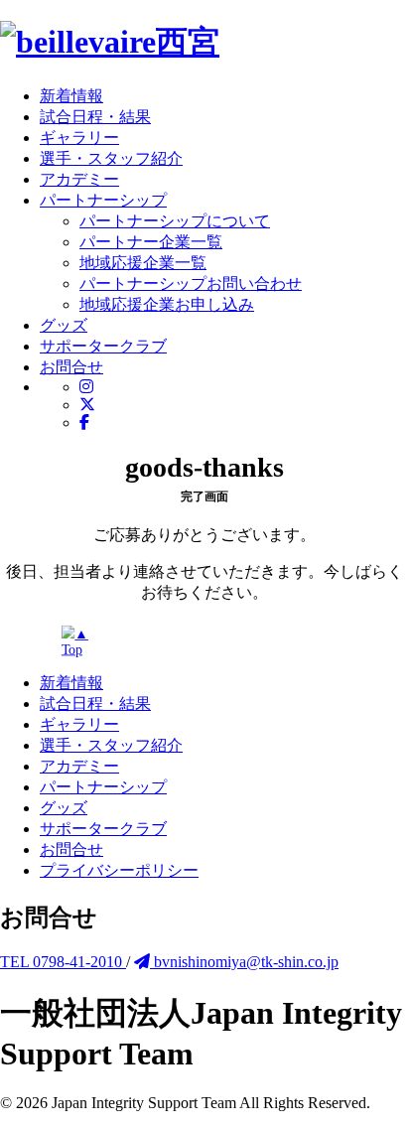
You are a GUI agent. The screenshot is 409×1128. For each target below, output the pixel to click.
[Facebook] (84, 422)
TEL (63, 961)
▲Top (75, 641)
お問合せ (71, 849)
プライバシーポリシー (119, 870)
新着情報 (71, 682)
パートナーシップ (103, 786)
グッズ (63, 807)
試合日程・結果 (95, 703)
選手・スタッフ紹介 (111, 745)
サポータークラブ (103, 828)
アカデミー (79, 766)
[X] (87, 404)
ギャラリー (79, 724)
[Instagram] (86, 386)
